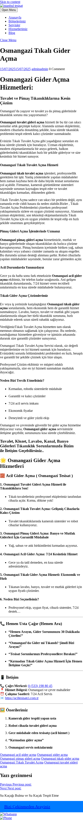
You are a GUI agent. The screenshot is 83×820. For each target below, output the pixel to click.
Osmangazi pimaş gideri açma (20, 758)
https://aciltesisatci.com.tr (22, 698)
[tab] (9, 10)
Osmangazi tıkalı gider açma (60, 758)
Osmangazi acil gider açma (18, 754)
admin (39, 69)
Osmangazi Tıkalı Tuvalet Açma (21, 762)
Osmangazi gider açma (52, 754)
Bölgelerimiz (17, 21)
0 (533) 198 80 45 (40, 686)
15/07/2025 (15, 69)
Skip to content (10, 2)
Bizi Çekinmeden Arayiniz (27, 806)
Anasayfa (15, 17)
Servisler (14, 25)
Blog (12, 33)
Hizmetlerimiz (18, 29)
